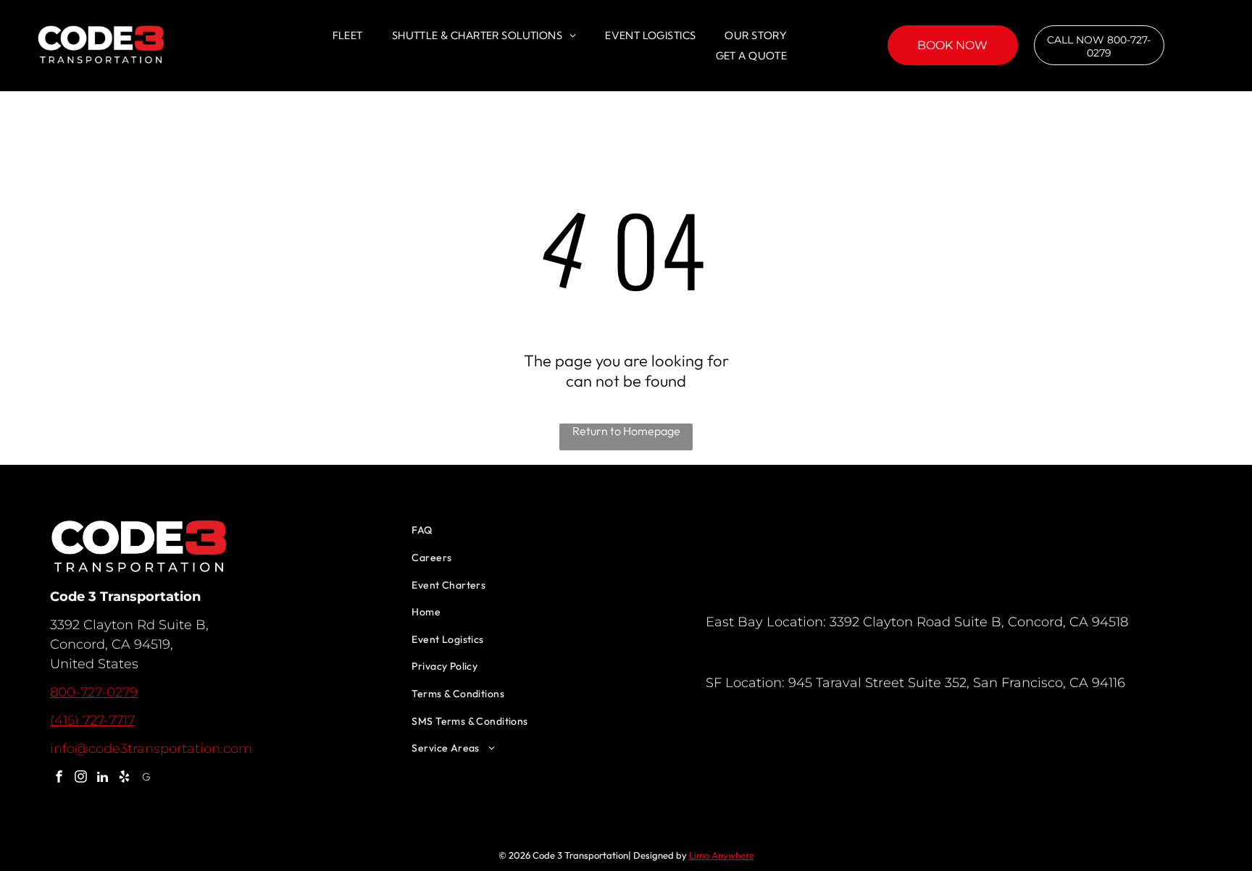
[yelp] (124, 778)
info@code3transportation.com (151, 749)
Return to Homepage (626, 431)
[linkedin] (102, 778)
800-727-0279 (94, 692)
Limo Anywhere (721, 855)
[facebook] (59, 778)
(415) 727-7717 (92, 720)
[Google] (146, 778)
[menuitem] (347, 35)
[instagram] (81, 778)
